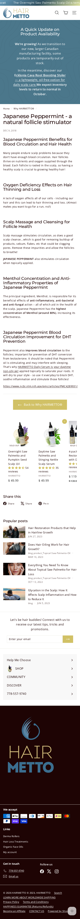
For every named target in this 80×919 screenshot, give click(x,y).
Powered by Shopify (59, 911)
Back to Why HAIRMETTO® (42, 405)
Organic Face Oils (13, 846)
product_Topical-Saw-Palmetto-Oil (52, 553)
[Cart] (65, 12)
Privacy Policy (11, 901)
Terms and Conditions (36, 901)
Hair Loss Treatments (15, 841)
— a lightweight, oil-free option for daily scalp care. (39, 80)
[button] (16, 467)
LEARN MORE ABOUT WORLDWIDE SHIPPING (29, 897)
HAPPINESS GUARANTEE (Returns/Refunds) (28, 906)
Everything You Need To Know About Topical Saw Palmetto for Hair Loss (52, 569)
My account (10, 852)
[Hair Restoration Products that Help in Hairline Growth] (14, 532)
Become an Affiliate (14, 911)
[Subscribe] (68, 639)
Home (6, 108)
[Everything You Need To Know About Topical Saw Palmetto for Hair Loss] (14, 569)
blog (30, 553)
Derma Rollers (11, 836)
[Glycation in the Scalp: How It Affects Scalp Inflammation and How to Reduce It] (14, 594)
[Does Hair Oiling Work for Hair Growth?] (14, 548)
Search (58, 892)
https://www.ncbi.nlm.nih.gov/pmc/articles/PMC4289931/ (40, 386)
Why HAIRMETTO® (24, 108)
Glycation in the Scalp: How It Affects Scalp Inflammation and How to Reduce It (52, 594)
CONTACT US (36, 911)
